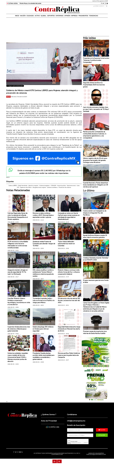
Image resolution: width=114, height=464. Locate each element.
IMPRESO (74, 16)
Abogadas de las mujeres (39, 187)
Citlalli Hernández (22, 185)
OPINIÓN (67, 16)
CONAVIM (53, 185)
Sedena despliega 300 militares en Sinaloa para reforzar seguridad (43, 329)
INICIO (17, 16)
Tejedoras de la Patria (25, 187)
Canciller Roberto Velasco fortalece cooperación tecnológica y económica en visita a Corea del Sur (19, 301)
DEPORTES (51, 16)
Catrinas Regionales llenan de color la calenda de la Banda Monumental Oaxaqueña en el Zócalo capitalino (18, 216)
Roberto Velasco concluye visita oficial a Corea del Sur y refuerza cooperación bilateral (69, 272)
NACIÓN (23, 16)
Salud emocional (71, 185)
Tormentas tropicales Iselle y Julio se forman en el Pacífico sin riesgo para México (44, 300)
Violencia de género (44, 185)
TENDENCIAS (93, 16)
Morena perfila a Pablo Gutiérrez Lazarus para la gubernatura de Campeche (69, 355)
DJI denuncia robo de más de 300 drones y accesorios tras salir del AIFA (69, 300)
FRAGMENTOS (83, 16)
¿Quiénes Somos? (98, 6)
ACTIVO (37, 16)
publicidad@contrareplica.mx (96, 454)
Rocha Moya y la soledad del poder (30, 3)
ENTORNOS (59, 16)
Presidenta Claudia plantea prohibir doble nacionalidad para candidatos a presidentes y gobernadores (43, 356)
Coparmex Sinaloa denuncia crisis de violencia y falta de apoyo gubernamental (19, 329)
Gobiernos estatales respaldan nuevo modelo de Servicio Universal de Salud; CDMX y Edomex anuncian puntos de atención (18, 357)
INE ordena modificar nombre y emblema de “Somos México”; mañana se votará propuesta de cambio (43, 273)
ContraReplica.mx (57, 454)
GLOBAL (43, 16)
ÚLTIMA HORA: (13, 3)
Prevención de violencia (65, 187)
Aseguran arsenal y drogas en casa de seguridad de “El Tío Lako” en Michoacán (18, 272)
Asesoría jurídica (61, 185)
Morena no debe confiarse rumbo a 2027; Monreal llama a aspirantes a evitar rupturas (43, 215)
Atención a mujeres (33, 185)
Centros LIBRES (13, 185)
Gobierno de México (52, 187)
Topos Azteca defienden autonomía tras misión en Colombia (66, 244)
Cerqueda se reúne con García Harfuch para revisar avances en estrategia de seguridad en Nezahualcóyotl (69, 216)
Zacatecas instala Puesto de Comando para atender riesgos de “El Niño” (44, 244)
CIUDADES (30, 16)
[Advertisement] (44, 30)
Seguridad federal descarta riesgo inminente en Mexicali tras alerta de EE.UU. (69, 329)
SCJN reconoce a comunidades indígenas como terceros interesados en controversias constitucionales (18, 245)
